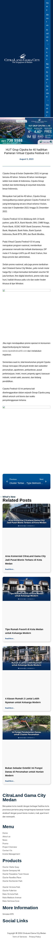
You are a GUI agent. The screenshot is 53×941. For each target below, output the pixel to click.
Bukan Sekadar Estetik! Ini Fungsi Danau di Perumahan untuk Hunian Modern (24, 772)
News (47, 66)
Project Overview (47, 84)
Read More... (10, 569)
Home (47, 6)
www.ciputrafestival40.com (15, 351)
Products (47, 35)
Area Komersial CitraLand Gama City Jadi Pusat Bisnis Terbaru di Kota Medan (25, 560)
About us (47, 20)
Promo (47, 54)
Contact (47, 110)
